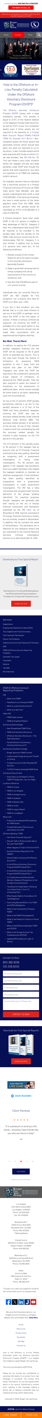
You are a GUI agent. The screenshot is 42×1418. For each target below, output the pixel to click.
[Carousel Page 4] (27, 1161)
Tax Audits (7, 660)
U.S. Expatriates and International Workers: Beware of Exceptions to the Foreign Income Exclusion (22, 880)
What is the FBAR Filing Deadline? (20, 915)
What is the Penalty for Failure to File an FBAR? (23, 920)
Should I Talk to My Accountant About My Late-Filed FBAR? (22, 842)
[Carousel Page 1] (9, 1161)
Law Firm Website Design (21, 1409)
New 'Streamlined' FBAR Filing (19, 728)
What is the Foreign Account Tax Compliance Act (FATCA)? (20, 933)
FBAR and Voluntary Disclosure (19, 732)
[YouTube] (33, 1302)
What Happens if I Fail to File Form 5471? (23, 847)
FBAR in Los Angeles (15, 791)
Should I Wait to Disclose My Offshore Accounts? (22, 859)
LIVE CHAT (10, 1415)
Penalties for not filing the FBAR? (20, 702)
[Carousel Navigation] (21, 1161)
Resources (7, 817)
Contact (18, 35)
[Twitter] (15, 1302)
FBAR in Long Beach (15, 813)
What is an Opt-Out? (15, 710)
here (29, 509)
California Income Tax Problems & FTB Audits (21, 643)
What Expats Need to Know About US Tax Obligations (22, 897)
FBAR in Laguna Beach (16, 809)
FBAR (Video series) (15, 717)
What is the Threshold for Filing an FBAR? (21, 910)
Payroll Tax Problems (11, 639)
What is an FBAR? (14, 698)
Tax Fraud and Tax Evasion (13, 635)
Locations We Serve (11, 783)
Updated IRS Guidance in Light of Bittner (20, 940)
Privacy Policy (21, 1333)
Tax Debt (6, 668)
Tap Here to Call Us (21, 8)
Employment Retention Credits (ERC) (18, 628)
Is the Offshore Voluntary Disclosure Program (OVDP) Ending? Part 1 (21, 865)
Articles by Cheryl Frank (12, 773)
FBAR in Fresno (13, 787)
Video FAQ (7, 713)
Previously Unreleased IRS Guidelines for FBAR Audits (22, 821)
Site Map (21, 1341)
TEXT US (31, 1415)
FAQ (4, 695)
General (6, 664)
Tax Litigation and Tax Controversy (17, 631)
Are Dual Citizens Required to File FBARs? (20, 852)
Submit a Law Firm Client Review (21, 1179)
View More (21, 1171)
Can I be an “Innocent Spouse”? (19, 837)
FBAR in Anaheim (14, 798)
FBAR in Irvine (12, 805)
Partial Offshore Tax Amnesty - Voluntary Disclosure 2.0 (19, 743)
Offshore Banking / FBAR (13, 833)
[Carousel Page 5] (33, 1161)
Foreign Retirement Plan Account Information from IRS (20, 828)
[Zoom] (21, 1095)
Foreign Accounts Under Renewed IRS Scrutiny (22, 764)
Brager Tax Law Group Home (21, 25)
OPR (4, 646)
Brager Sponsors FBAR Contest (19, 752)
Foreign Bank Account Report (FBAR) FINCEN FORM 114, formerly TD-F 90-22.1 (21, 135)
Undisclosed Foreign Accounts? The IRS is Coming (23, 757)
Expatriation (8, 624)
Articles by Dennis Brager (13, 724)
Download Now (21, 604)
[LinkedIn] (21, 1302)
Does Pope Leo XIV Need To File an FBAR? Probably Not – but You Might (21, 778)
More (30, 35)
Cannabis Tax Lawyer (11, 657)
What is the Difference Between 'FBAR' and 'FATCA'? (22, 927)
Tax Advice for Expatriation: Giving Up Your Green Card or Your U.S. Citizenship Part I (22, 889)
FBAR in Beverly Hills (15, 802)
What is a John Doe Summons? (19, 706)
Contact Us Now (11, 957)
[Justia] (27, 1302)
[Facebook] (8, 1302)
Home (6, 35)
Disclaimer (21, 1337)
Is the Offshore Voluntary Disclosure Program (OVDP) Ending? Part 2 (21, 872)
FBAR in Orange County (16, 794)
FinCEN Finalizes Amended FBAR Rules (22, 769)
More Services (8, 671)
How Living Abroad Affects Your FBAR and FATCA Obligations (22, 903)
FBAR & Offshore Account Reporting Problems (16, 689)
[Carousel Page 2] (15, 1161)
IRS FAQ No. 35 (31, 157)
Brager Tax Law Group (28, 1399)
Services (7, 619)
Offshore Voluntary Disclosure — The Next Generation (21, 737)
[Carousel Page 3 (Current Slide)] (21, 1161)
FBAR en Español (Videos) (17, 721)
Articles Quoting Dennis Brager (15, 749)
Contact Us (21, 1345)
